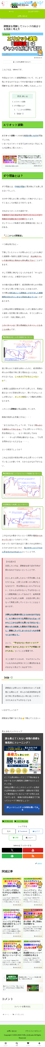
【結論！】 (20, 114)
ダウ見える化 (8, 821)
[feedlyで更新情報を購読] (12, 856)
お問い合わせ (12, 1031)
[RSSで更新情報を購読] (33, 856)
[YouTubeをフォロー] (33, 850)
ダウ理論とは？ (19, 106)
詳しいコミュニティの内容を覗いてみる (22, 808)
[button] (29, 837)
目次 (19, 96)
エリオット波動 (19, 102)
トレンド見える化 (22, 821)
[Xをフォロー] (12, 850)
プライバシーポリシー (33, 1031)
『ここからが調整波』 (24, 110)
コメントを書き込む (22, 1006)
